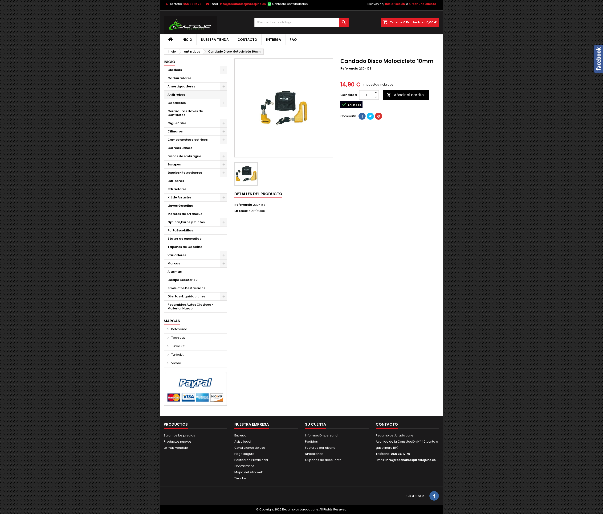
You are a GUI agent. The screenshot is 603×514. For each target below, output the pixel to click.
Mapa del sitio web (248, 472)
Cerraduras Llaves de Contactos (185, 113)
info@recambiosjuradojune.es (243, 4)
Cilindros (175, 131)
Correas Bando (179, 148)
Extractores (176, 189)
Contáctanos (244, 466)
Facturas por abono (320, 447)
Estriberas (175, 181)
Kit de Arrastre (179, 197)
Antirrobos (176, 94)
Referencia (349, 68)
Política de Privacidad (251, 460)
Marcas (173, 263)
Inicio (187, 39)
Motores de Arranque (184, 214)
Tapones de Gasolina (185, 247)
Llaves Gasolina (180, 205)
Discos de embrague (184, 156)
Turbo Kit (177, 346)
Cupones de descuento (323, 460)
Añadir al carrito (405, 95)
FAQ (293, 39)
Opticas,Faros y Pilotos (186, 222)
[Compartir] (362, 116)
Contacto (247, 39)
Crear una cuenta (422, 4)
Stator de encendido (184, 238)
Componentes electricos (187, 139)
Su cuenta (315, 424)
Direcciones (314, 454)
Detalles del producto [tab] (258, 194)
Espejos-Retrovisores (184, 172)
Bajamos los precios (179, 435)
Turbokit (177, 354)
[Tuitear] (370, 116)
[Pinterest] (378, 116)
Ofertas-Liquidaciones (186, 296)
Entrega (273, 39)
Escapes (174, 164)
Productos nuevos (177, 441)
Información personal (321, 435)
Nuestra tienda (215, 39)
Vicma (176, 363)
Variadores (176, 255)
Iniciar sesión (395, 4)
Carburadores (179, 78)
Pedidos (311, 441)
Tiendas (240, 478)
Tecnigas (178, 337)
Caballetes (176, 103)
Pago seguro (244, 454)
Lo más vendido (176, 447)
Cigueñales (176, 123)
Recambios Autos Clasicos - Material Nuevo (190, 306)
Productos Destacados (186, 288)
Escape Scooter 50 (182, 280)
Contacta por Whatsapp (290, 4)
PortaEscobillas (180, 230)
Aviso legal (242, 441)
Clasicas (174, 70)
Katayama (179, 329)
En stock (241, 211)
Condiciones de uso (249, 447)
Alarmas (174, 271)
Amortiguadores (181, 86)
